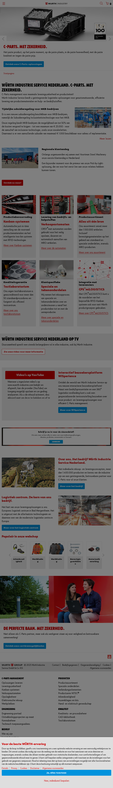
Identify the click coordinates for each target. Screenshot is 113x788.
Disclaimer (34, 768)
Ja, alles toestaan (56, 773)
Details (5, 768)
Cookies (23, 768)
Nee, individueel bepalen (56, 781)
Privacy (14, 768)
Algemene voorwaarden (53, 768)
